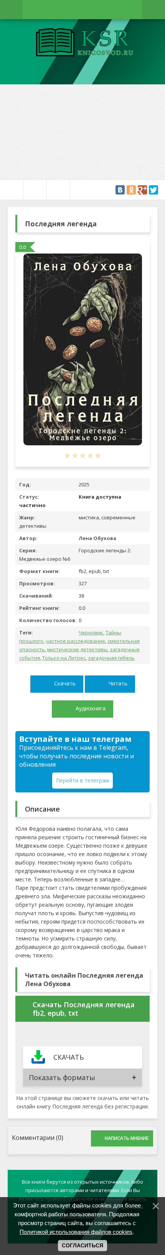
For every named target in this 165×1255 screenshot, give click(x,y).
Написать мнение (126, 1138)
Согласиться (82, 1245)
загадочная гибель (111, 657)
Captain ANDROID (82, 43)
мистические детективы (77, 649)
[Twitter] (153, 189)
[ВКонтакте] (120, 189)
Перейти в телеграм (82, 780)
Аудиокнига (91, 708)
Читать (118, 683)
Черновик (91, 632)
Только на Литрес (64, 657)
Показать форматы (62, 1077)
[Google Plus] (142, 189)
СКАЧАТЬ (68, 1057)
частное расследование (75, 640)
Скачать (65, 683)
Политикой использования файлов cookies (76, 1232)
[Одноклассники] (131, 189)
